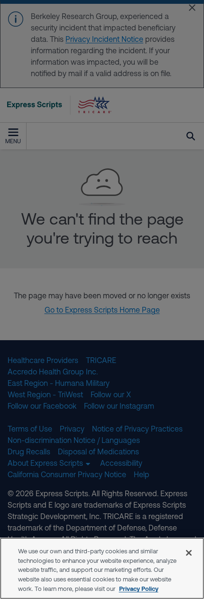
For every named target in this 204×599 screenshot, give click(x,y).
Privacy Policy (138, 588)
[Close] (188, 552)
